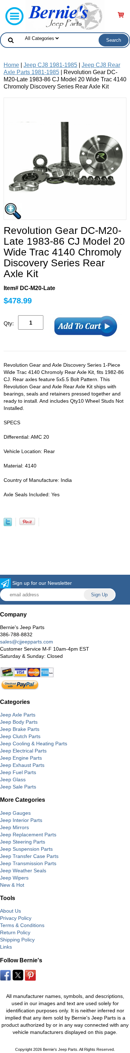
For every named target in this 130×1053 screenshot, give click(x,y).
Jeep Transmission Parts (28, 863)
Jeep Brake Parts (19, 729)
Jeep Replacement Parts (28, 834)
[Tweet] (8, 524)
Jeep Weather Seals (23, 870)
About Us (10, 911)
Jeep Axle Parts (17, 715)
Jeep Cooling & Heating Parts (33, 743)
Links (6, 947)
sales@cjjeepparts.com (26, 642)
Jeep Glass (13, 779)
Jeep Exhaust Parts (22, 765)
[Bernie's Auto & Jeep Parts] (65, 16)
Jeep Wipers (14, 878)
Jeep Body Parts (19, 722)
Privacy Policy (15, 918)
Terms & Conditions (22, 925)
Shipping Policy (17, 940)
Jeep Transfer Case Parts (29, 856)
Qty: (9, 323)
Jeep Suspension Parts (26, 849)
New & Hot (12, 885)
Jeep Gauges (15, 813)
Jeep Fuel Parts (18, 772)
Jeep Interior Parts (21, 820)
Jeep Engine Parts (21, 758)
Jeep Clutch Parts (20, 736)
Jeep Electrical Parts (23, 751)
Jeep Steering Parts (22, 842)
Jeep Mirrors (14, 827)
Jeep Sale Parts (18, 787)
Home (11, 65)
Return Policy (15, 932)
